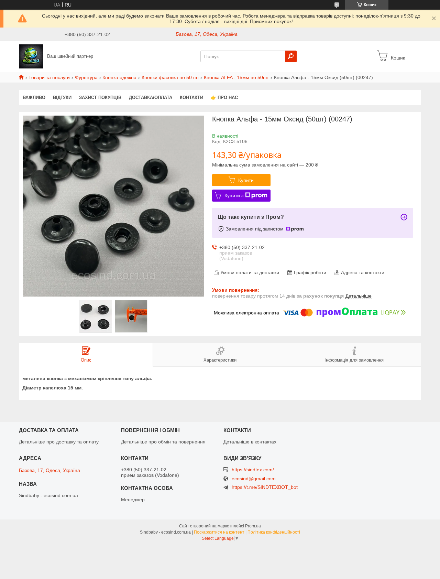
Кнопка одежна (119, 77)
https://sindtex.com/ (253, 469)
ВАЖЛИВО (34, 97)
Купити (246, 180)
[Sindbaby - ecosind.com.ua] (31, 56)
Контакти (191, 97)
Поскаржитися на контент (219, 532)
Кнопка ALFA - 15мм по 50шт (236, 77)
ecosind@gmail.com (254, 478)
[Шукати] (291, 56)
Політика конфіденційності (274, 532)
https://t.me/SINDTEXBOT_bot (265, 487)
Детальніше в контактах (249, 441)
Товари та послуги (49, 77)
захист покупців (100, 97)
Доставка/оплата (150, 97)
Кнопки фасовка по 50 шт (170, 77)
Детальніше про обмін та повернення (163, 441)
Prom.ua (253, 526)
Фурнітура (86, 77)
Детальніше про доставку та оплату (59, 441)
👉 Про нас (224, 97)
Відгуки (62, 97)
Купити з (233, 195)
